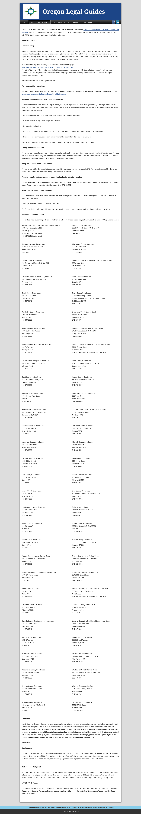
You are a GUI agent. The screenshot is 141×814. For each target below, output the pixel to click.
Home (24, 22)
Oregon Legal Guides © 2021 (70, 811)
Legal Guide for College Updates (66, 22)
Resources (88, 22)
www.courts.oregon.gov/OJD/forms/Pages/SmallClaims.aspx (44, 94)
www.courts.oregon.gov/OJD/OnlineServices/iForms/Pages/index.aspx (47, 67)
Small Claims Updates (39, 22)
